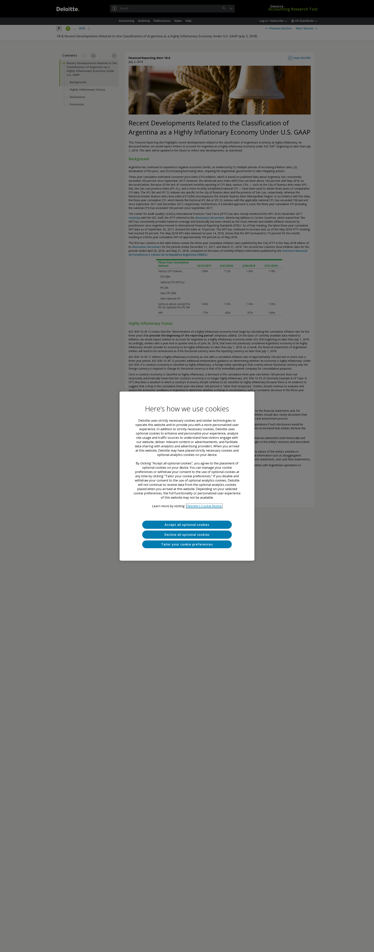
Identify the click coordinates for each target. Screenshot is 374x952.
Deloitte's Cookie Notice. (204, 506)
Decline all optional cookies (187, 534)
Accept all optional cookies (187, 525)
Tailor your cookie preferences (187, 544)
